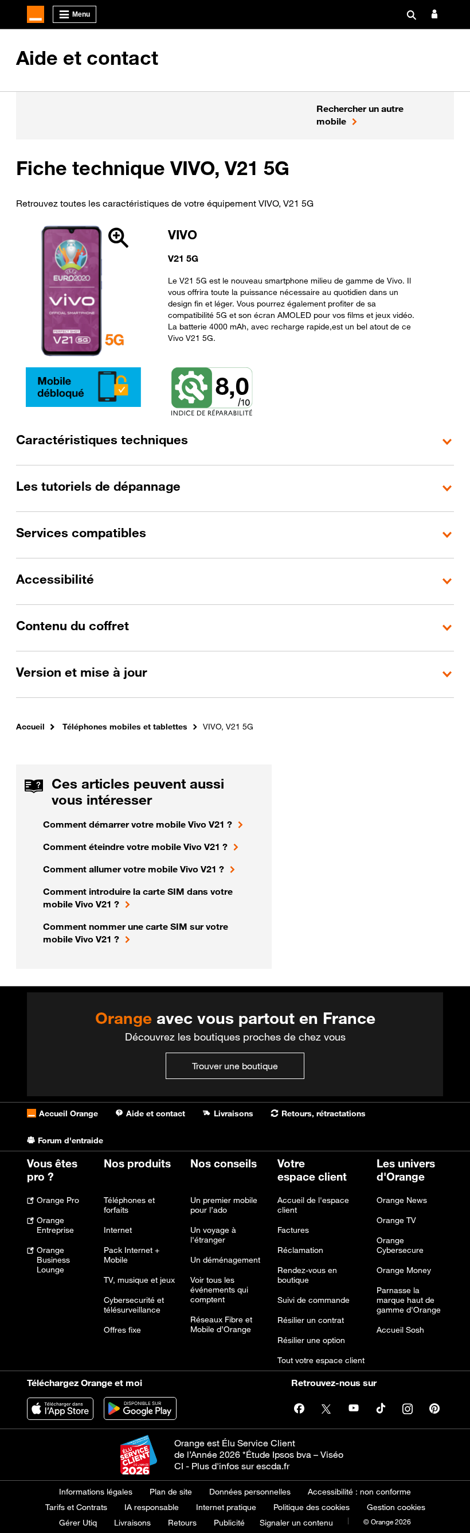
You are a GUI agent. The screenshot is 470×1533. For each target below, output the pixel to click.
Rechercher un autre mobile (360, 115)
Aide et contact (87, 57)
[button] (235, 441)
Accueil (30, 726)
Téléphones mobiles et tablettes (124, 726)
